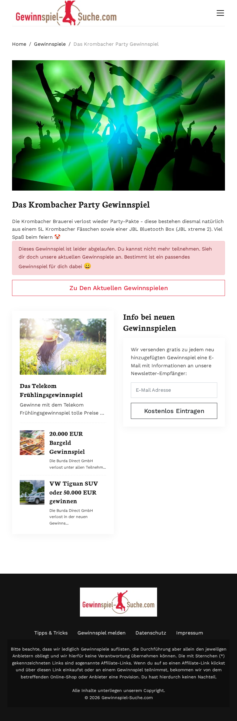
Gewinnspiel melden (101, 633)
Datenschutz (150, 633)
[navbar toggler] (220, 13)
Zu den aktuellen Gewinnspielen (118, 288)
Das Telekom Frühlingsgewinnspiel (51, 389)
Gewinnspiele (50, 44)
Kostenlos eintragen (174, 411)
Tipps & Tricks (51, 633)
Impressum (189, 633)
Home (19, 44)
